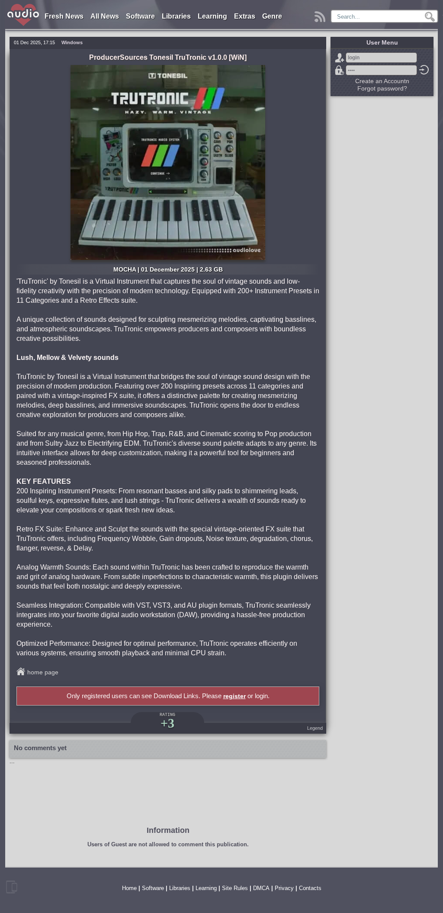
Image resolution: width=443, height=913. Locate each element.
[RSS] (321, 14)
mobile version (11, 887)
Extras (244, 16)
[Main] (23, 5)
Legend (315, 728)
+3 (167, 723)
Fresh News (64, 16)
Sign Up (339, 57)
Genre (272, 16)
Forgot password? (339, 70)
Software (140, 16)
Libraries (176, 16)
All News (104, 16)
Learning (212, 16)
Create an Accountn (382, 81)
